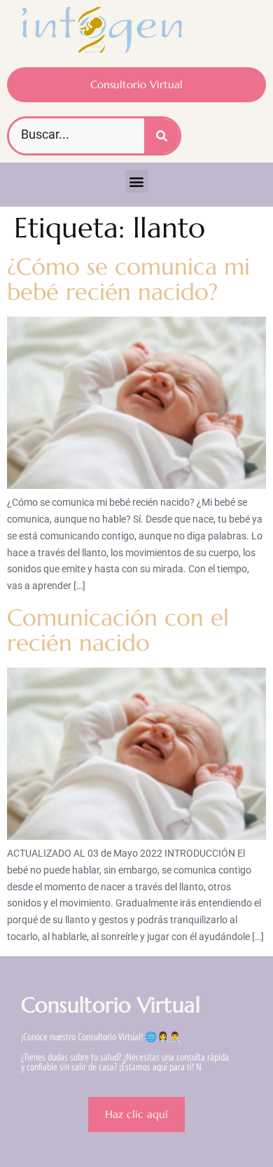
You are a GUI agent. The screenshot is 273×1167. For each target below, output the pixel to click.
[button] (136, 181)
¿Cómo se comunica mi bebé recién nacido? (128, 279)
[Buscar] (161, 135)
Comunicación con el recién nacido (118, 630)
